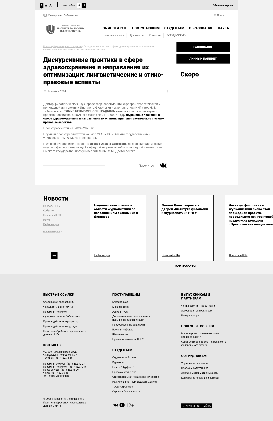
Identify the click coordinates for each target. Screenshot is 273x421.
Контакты (155, 35)
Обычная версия (223, 5)
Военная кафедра (122, 329)
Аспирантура (120, 311)
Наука (223, 28)
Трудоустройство (122, 386)
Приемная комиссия (55, 311)
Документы (137, 35)
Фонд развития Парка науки (198, 305)
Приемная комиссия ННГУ (128, 339)
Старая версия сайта (197, 405)
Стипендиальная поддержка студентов (135, 376)
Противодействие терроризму (61, 321)
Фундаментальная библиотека (61, 316)
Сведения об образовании (58, 301)
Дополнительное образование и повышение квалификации (131, 318)
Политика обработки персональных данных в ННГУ (64, 404)
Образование (201, 28)
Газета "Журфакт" (122, 367)
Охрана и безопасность (126, 391)
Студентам (174, 28)
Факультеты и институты (58, 306)
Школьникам (120, 334)
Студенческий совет (124, 357)
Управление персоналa (194, 363)
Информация (51, 224)
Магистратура (120, 306)
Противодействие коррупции (60, 326)
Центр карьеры (190, 315)
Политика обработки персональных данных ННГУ (64, 333)
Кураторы (118, 362)
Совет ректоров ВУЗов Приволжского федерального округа (203, 343)
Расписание (203, 47)
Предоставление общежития (129, 324)
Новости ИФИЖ (52, 215)
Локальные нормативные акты (199, 372)
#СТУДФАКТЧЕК (176, 35)
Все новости (185, 266)
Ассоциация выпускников (196, 310)
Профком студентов (124, 372)
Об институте (115, 28)
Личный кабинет (203, 58)
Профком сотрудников (194, 367)
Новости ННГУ (51, 205)
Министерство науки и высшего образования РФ (200, 335)
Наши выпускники (113, 35)
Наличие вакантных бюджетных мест (134, 381)
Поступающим (146, 28)
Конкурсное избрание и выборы (200, 377)
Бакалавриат (120, 301)
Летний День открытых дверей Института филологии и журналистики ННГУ (184, 209)
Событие (48, 210)
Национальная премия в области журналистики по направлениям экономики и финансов (116, 211)
